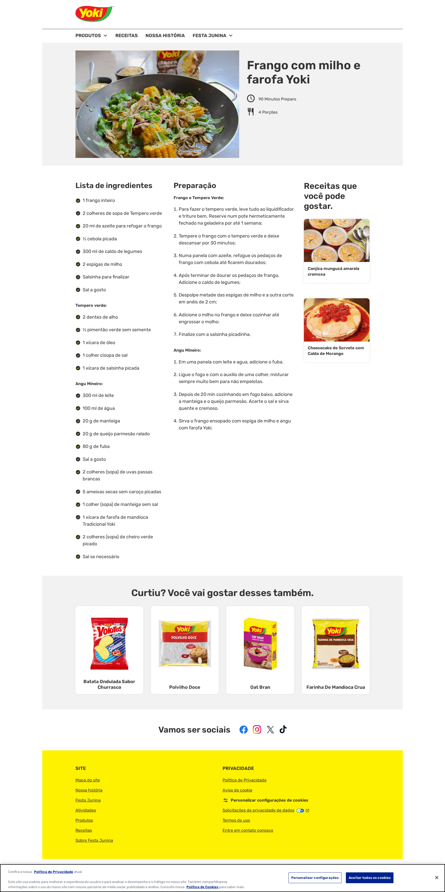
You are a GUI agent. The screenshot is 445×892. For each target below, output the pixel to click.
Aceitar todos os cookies (370, 878)
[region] (222, 878)
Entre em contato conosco (247, 830)
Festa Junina (88, 800)
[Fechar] (436, 877)
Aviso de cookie (237, 790)
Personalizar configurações (315, 878)
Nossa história (88, 790)
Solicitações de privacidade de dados (265, 810)
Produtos (84, 820)
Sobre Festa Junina (94, 840)
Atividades (85, 810)
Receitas (83, 830)
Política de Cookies (202, 887)
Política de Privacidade (244, 780)
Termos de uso (236, 820)
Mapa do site (87, 780)
